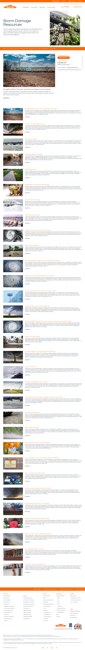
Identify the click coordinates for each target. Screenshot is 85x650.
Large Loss (6, 614)
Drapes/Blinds (26, 618)
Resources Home (60, 595)
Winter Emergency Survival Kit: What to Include (37, 518)
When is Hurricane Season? (32, 245)
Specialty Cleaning (33, 48)
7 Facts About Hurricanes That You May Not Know (38, 230)
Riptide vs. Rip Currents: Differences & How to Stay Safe (39, 275)
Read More (27, 116)
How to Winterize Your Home (32, 199)
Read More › (6, 98)
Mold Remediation (7, 600)
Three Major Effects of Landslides (34, 154)
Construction (16, 48)
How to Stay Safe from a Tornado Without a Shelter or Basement (42, 458)
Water (4, 48)
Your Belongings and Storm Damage (34, 549)
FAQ (50, 48)
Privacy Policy (72, 615)
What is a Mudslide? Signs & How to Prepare (36, 382)
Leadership (45, 602)
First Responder (47, 606)
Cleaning (25, 595)
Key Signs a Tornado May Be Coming (34, 124)
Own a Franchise (72, 1)
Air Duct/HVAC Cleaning (28, 600)
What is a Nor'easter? (30, 366)
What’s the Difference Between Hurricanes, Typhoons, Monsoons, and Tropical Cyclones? (48, 321)
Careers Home (73, 595)
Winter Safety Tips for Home (32, 215)
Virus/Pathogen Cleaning (28, 604)
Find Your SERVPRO (79, 589)
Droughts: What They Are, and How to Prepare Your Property (27, 89)
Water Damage (6, 595)
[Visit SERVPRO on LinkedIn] (43, 647)
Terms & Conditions (74, 613)
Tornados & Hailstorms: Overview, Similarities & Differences (40, 351)
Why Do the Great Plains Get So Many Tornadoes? (38, 488)
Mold (39, 48)
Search (80, 1)
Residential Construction (9, 606)
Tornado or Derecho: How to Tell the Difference (37, 306)
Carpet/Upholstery (27, 614)
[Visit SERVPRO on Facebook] (56, 647)
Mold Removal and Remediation (66, 589)
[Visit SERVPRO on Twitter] (47, 647)
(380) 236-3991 (65, 7)
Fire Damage (6, 597)
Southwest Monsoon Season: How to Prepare (37, 503)
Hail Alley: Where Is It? (30, 169)
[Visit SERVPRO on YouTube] (52, 647)
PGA (45, 608)
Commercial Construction (9, 608)
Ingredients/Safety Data (75, 611)
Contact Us (45, 620)
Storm (11, 48)
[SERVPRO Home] (8, 7)
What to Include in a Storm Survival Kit (35, 473)
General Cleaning (24, 48)
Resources (42, 7)
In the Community (47, 616)
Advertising (45, 618)
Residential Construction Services (50, 589)
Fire (8, 48)
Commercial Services (7, 612)
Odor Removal (26, 608)
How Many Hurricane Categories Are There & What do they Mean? (42, 260)
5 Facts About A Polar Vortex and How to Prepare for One (40, 291)
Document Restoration (28, 606)
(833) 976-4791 (77, 7)
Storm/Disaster (6, 602)
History (44, 597)
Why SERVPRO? (44, 48)
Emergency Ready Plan (9, 616)
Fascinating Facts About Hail (32, 412)
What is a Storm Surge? (31, 139)
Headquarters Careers (75, 597)
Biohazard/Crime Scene (28, 602)
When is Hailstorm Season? (32, 427)
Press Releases (47, 614)
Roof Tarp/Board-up (8, 610)
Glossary (54, 48)
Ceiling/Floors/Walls (27, 616)
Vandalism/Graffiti (27, 610)
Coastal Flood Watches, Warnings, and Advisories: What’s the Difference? (44, 397)
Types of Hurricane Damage (32, 336)
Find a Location (51, 7)
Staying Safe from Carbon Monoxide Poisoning (37, 184)
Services (6, 620)
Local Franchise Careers (76, 600)
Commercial (34, 7)
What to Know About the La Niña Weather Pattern (38, 533)
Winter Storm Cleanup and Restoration (35, 564)
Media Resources (47, 612)
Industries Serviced (8, 618)
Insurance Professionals (48, 600)
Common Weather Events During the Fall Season (37, 442)
